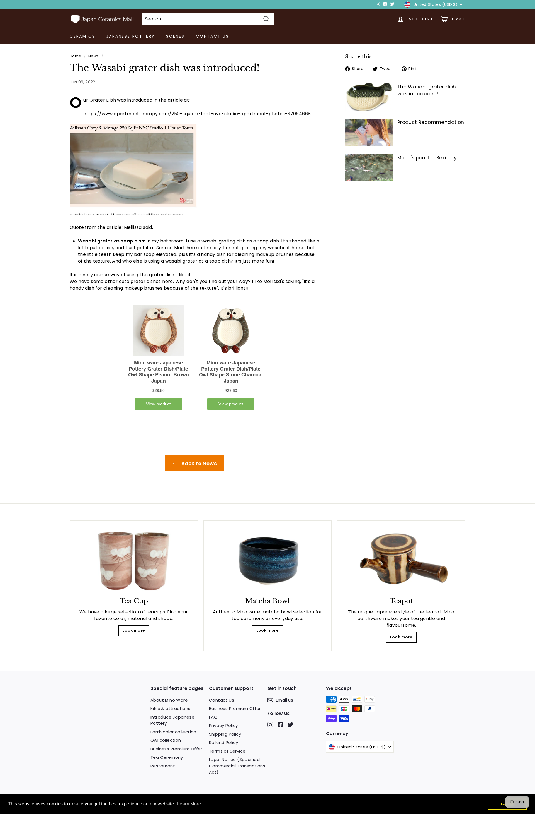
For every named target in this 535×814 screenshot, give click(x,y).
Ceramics (82, 36)
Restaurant (162, 766)
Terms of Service (227, 751)
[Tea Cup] (133, 560)
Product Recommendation (430, 122)
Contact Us (212, 36)
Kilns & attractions (170, 708)
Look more (134, 630)
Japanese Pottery (130, 36)
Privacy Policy (223, 725)
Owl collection (165, 740)
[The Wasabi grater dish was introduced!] (369, 97)
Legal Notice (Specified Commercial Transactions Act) (237, 766)
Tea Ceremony (166, 757)
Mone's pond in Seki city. (427, 157)
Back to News (198, 463)
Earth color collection (173, 732)
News (93, 56)
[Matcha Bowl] (267, 560)
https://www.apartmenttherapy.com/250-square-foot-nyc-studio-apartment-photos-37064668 (197, 114)
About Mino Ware (169, 700)
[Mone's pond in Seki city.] (369, 167)
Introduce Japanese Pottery (172, 720)
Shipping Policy (225, 734)
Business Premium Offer (176, 749)
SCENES (175, 36)
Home (75, 56)
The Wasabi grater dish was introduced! (426, 90)
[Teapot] (401, 560)
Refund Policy (223, 742)
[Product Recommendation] (369, 132)
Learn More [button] (189, 803)
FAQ (213, 717)
